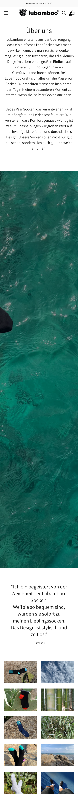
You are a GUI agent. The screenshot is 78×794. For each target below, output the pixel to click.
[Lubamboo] (39, 12)
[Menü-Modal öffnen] (6, 13)
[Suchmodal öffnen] (64, 13)
